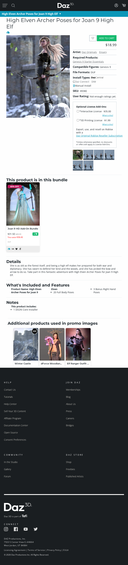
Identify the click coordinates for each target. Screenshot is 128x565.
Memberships (73, 389)
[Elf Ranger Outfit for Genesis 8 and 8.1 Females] (78, 344)
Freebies (70, 469)
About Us (71, 404)
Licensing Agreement (15, 550)
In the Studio (11, 462)
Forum (7, 476)
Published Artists (75, 476)
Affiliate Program (12, 418)
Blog (68, 396)
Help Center (10, 404)
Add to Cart (106, 38)
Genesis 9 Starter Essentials (88, 61)
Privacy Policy (54, 550)
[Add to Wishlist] (92, 38)
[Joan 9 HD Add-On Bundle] (23, 204)
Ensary (103, 52)
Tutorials (8, 396)
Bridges (70, 425)
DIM (94, 81)
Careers (70, 418)
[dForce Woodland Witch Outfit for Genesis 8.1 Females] (52, 344)
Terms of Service (36, 550)
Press (69, 411)
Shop (68, 462)
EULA (65, 550)
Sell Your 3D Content (15, 411)
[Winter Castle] (25, 344)
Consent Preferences (15, 439)
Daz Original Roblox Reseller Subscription (99, 135)
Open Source (11, 432)
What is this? (107, 115)
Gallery (7, 469)
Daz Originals (89, 52)
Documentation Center (16, 425)
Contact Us (10, 389)
